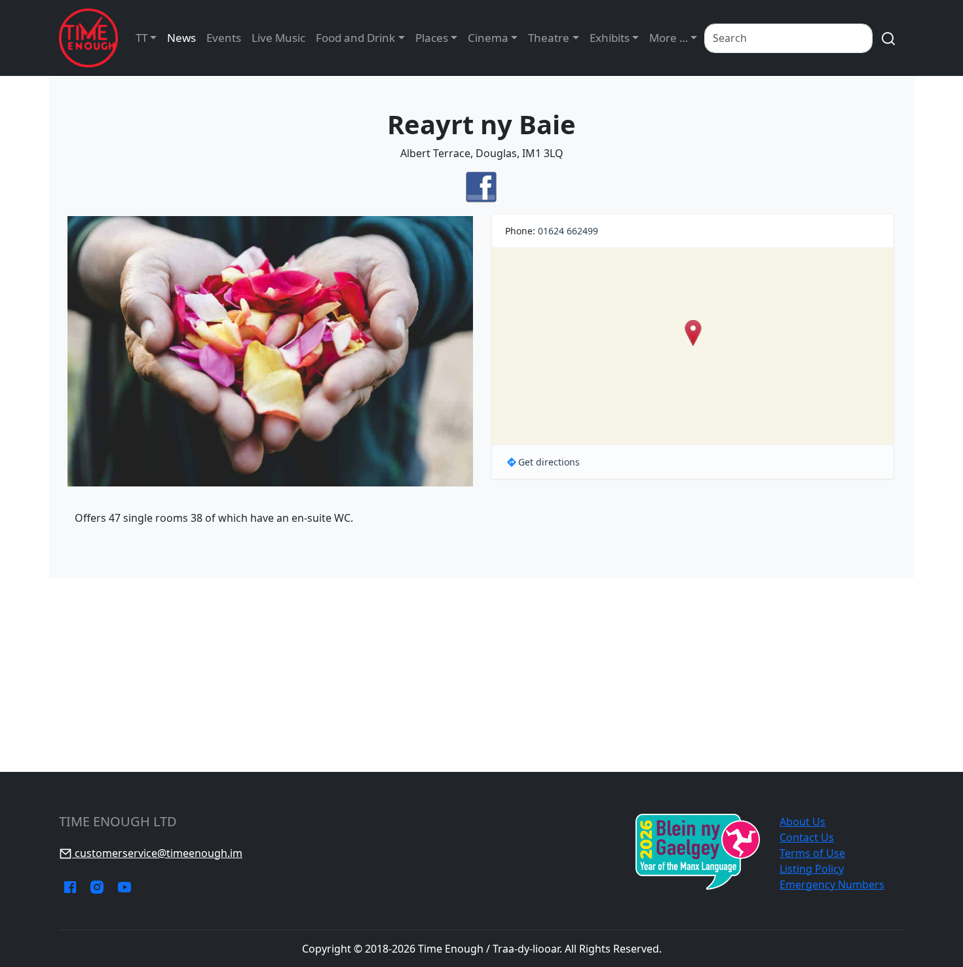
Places (431, 37)
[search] (888, 38)
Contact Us (807, 837)
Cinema (488, 37)
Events (223, 37)
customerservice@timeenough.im (157, 853)
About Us (802, 821)
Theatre (548, 37)
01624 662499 (568, 231)
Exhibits (610, 37)
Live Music (278, 37)
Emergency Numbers (832, 884)
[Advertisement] (481, 675)
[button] (693, 332)
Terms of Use (812, 853)
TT (141, 37)
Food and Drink (355, 37)
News (181, 37)
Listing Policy (812, 869)
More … (668, 37)
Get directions (549, 462)
